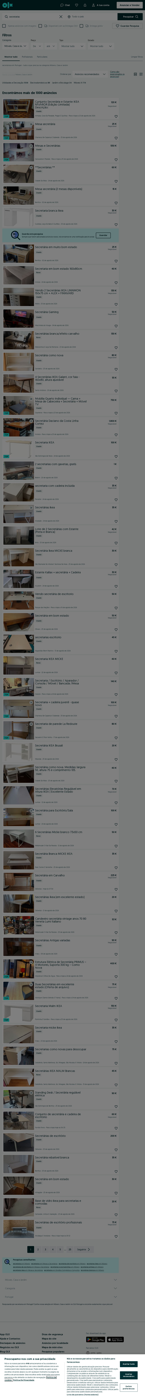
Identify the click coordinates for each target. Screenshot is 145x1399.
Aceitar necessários (128, 1375)
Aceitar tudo (129, 1364)
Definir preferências (129, 1387)
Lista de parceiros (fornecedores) (82, 1394)
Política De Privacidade (23, 1380)
